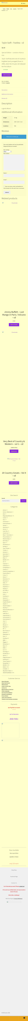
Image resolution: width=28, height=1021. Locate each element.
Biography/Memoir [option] (8, 516)
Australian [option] (6, 554)
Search (3, 498)
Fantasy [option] (5, 588)
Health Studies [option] (7, 605)
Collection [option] (6, 565)
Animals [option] (5, 552)
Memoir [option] (5, 625)
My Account (4, 1018)
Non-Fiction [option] (6, 630)
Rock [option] (5, 646)
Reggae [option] (5, 642)
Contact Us (4, 687)
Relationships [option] (7, 538)
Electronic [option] (6, 584)
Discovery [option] (6, 581)
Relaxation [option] (6, 644)
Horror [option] (5, 529)
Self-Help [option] (6, 540)
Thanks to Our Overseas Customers (10, 699)
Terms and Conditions (7, 697)
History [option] (5, 611)
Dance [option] (5, 577)
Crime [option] (5, 575)
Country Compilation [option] (8, 571)
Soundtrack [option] (6, 653)
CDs (11, 8)
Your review (7, 153)
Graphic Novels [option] (7, 602)
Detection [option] (6, 579)
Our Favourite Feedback (7, 692)
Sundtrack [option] (6, 659)
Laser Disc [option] (6, 531)
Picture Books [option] (7, 537)
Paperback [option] (6, 634)
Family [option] (5, 525)
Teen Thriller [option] (6, 548)
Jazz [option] (4, 621)
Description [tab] (4, 90)
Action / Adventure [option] (8, 512)
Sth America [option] (6, 544)
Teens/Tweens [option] (7, 661)
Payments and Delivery (7, 694)
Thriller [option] (5, 550)
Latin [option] (5, 623)
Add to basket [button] (14, 324)
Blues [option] (5, 558)
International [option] (7, 619)
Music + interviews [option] (8, 535)
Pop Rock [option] (6, 638)
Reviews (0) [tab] (4, 98)
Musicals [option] (5, 627)
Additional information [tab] (7, 94)
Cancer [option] (5, 517)
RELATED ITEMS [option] (7, 671)
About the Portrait (6, 683)
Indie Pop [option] (6, 613)
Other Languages (5, 691)
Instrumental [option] (7, 617)
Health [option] (5, 604)
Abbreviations (5, 684)
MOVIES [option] (6, 665)
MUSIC (8, 8)
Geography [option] (6, 600)
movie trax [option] (6, 533)
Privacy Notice (5, 695)
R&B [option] (4, 640)
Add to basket (6, 75)
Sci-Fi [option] (5, 649)
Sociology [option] (6, 651)
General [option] (5, 598)
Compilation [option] (6, 567)
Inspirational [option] (6, 615)
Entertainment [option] (7, 523)
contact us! (21, 886)
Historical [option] (6, 527)
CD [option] (4, 561)
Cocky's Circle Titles (6, 686)
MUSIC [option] (5, 667)
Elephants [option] (6, 586)
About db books (5, 681)
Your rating (7, 149)
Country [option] (5, 569)
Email (5, 179)
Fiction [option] (5, 592)
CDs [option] (4, 519)
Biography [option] (6, 556)
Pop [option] (4, 636)
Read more (14, 451)
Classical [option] (5, 563)
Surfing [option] (5, 546)
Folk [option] (4, 594)
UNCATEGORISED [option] (8, 672)
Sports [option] (5, 655)
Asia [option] (4, 514)
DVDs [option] (5, 582)
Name (5, 173)
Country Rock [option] (7, 573)
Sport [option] (5, 542)
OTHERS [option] (6, 669)
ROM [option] (4, 648)
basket (21, 1017)
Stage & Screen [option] (7, 657)
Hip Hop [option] (5, 607)
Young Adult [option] (6, 663)
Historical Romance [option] (8, 609)
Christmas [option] (6, 521)
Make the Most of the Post (7, 689)
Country (14, 8)
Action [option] (5, 510)
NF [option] (4, 628)
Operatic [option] (5, 632)
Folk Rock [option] (6, 596)
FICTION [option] (5, 590)
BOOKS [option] (6, 560)
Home (4, 8)
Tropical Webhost (18, 898)
